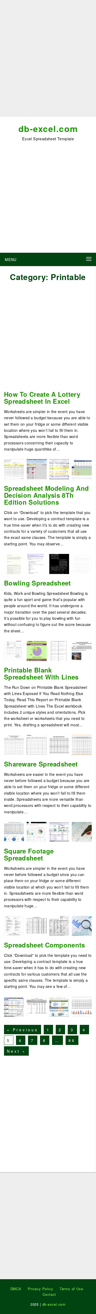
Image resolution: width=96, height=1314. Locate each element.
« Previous (22, 1029)
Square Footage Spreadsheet (29, 854)
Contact (49, 1294)
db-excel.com (48, 128)
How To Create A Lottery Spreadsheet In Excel (42, 398)
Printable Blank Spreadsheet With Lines (41, 673)
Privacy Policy (40, 1288)
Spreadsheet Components (44, 944)
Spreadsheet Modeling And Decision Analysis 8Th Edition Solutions (46, 495)
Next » (16, 1051)
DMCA (15, 1288)
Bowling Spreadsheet (37, 582)
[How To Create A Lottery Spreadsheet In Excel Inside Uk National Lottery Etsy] (82, 468)
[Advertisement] (48, 60)
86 (72, 1040)
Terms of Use (71, 1288)
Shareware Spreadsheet (41, 763)
